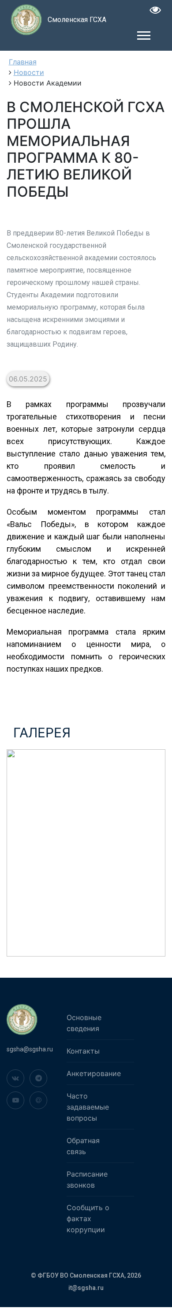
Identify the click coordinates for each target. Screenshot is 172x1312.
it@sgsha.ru (86, 1287)
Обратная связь (83, 1146)
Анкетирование (94, 1073)
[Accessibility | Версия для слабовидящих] (155, 11)
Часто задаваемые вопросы (88, 1106)
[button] (143, 34)
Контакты (83, 1051)
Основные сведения (84, 1023)
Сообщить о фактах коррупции (88, 1218)
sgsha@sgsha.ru (30, 1049)
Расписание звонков (87, 1179)
